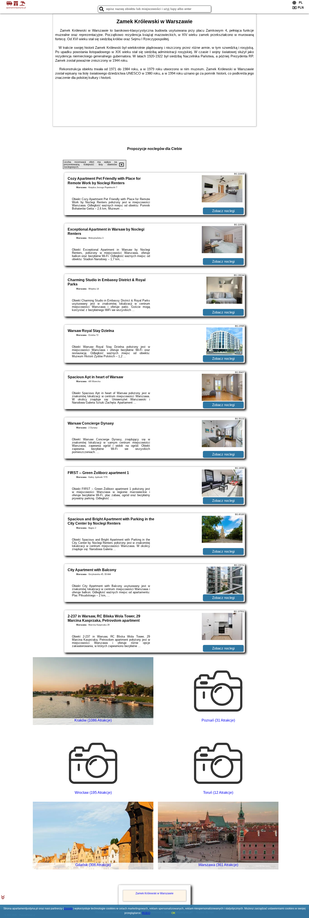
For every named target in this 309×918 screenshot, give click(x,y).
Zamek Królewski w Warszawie (154, 893)
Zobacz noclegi (223, 211)
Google (68, 908)
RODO (146, 913)
